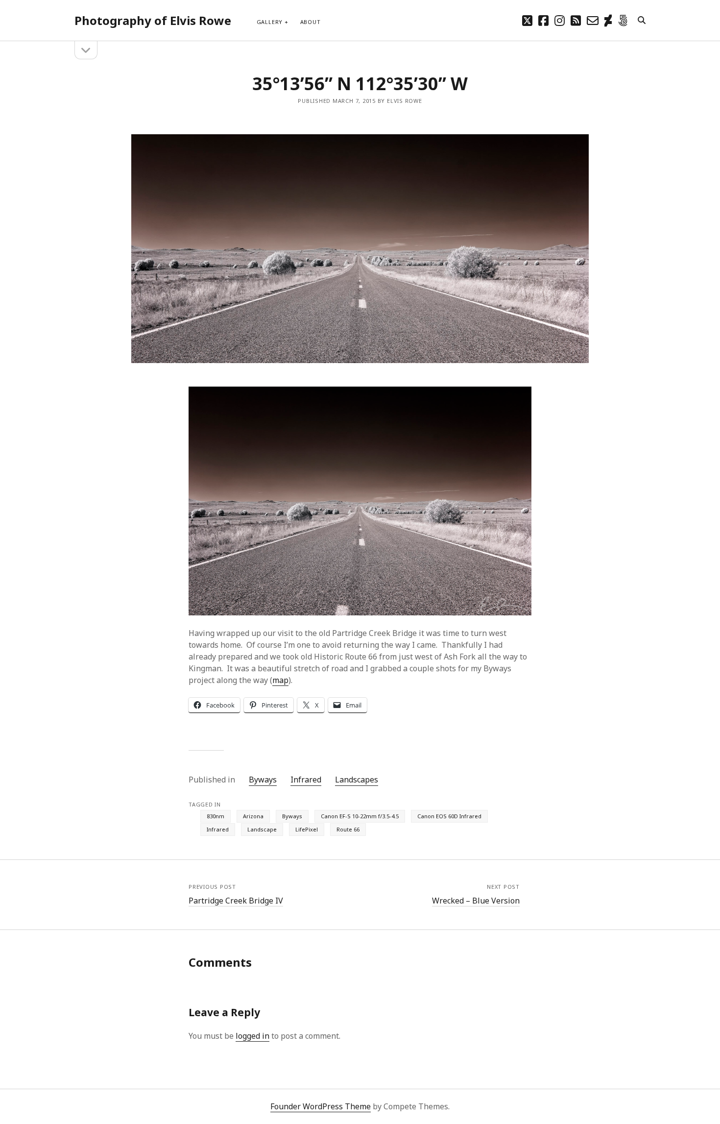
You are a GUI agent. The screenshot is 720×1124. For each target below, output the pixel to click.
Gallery (270, 21)
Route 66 (348, 829)
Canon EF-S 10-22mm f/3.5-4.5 (360, 816)
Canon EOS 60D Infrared (449, 816)
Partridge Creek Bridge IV (236, 900)
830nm (215, 816)
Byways (263, 779)
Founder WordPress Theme (320, 1106)
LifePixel (306, 829)
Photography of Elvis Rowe (152, 20)
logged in (252, 1035)
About (310, 21)
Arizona (253, 816)
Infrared (305, 779)
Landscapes (356, 779)
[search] (641, 20)
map (280, 680)
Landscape (262, 829)
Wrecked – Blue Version (476, 900)
